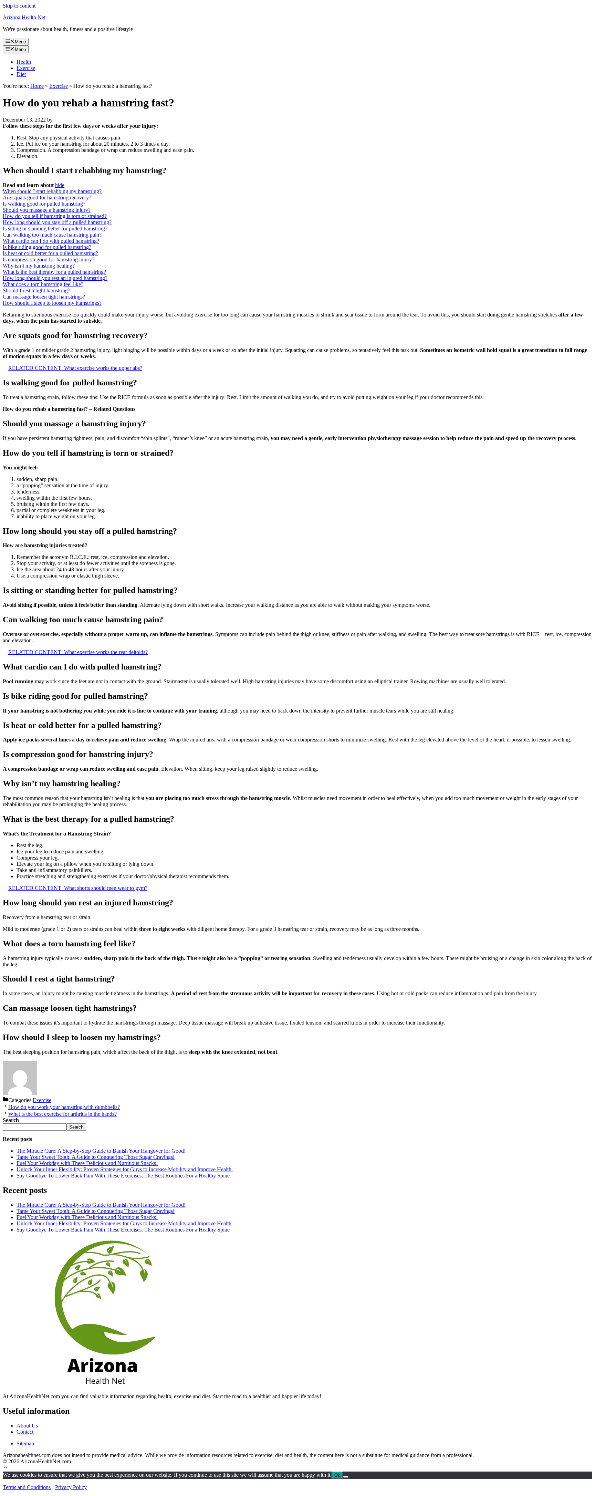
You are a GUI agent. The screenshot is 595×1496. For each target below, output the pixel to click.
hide (59, 185)
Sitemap (25, 1443)
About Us (27, 1426)
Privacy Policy (71, 1487)
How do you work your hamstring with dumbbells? (64, 1107)
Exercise (26, 68)
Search (76, 1127)
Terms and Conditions (27, 1487)
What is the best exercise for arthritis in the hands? (62, 1114)
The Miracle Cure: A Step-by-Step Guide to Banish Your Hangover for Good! (101, 1151)
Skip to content (19, 6)
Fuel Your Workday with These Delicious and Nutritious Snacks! (87, 1163)
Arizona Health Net (24, 17)
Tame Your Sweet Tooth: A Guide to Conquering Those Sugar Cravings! (96, 1157)
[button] (5, 1468)
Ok (337, 1475)
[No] (345, 1477)
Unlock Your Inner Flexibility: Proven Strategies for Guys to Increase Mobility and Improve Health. (125, 1169)
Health (24, 62)
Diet (21, 74)
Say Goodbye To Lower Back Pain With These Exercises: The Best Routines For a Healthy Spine (123, 1175)
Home (37, 86)
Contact (25, 1432)
